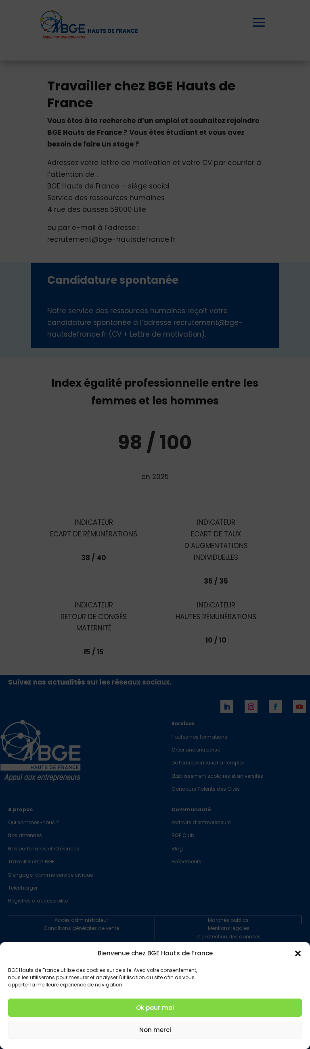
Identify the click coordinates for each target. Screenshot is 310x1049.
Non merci (155, 1030)
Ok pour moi (155, 1007)
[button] (298, 953)
